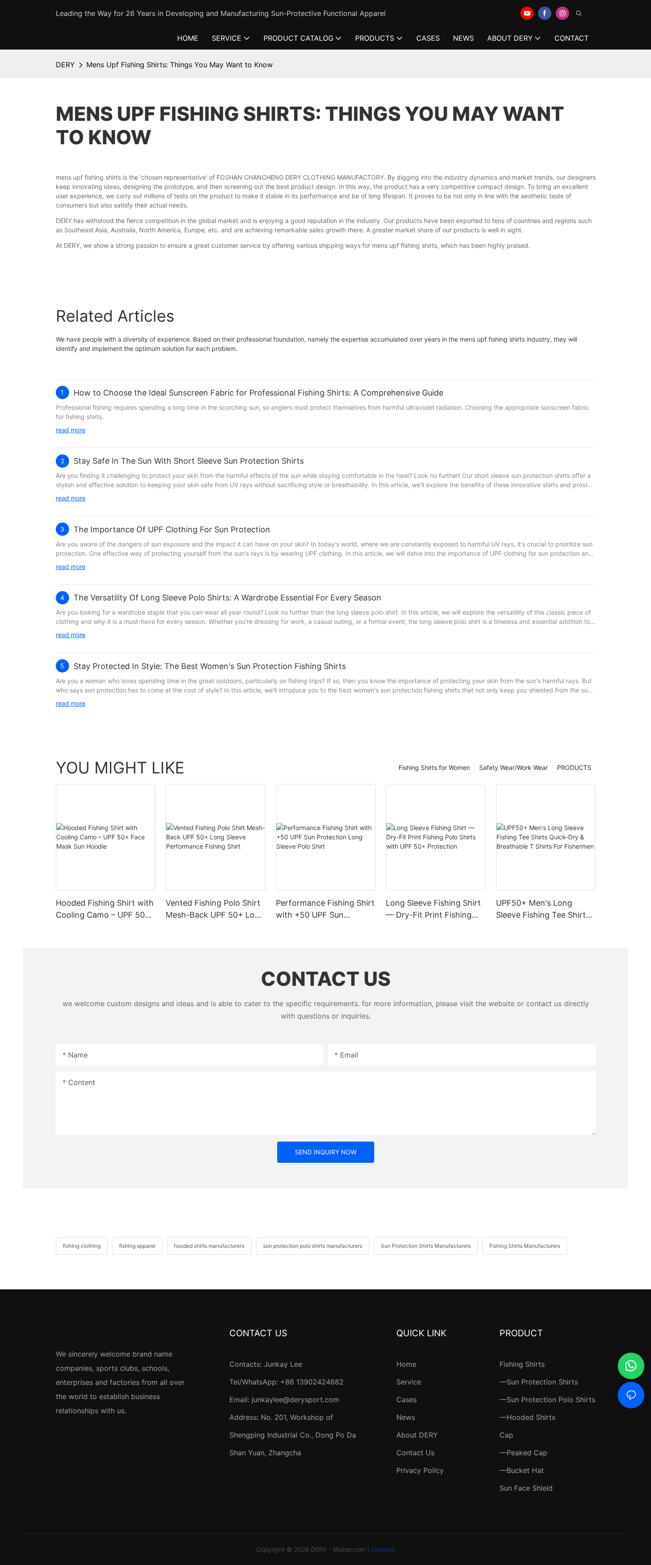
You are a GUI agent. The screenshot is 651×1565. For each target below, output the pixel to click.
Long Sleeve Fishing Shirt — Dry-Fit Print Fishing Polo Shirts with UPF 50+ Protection (433, 909)
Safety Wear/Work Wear (513, 767)
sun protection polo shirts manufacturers (312, 1245)
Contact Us (415, 1452)
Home (406, 1364)
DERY (65, 64)
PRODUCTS (574, 767)
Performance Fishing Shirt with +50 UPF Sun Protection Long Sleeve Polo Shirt (325, 909)
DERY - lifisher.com (338, 1549)
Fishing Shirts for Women (434, 767)
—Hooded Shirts (527, 1417)
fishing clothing (82, 1245)
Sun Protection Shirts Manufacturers (426, 1245)
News (405, 1417)
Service (408, 1381)
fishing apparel (137, 1245)
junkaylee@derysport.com (295, 1399)
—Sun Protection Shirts (539, 1381)
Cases (406, 1399)
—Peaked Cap (523, 1452)
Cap (506, 1434)
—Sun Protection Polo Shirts (547, 1399)
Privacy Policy (420, 1470)
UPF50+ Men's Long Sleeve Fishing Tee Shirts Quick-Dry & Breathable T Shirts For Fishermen (544, 909)
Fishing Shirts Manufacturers (524, 1245)
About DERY (417, 1434)
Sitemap (383, 1549)
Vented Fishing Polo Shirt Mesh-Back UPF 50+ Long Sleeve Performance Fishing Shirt (215, 909)
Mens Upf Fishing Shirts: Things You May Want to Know (179, 64)
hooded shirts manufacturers (209, 1245)
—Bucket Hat (522, 1470)
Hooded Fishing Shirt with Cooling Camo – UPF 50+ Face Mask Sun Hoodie (105, 909)
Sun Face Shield (526, 1488)
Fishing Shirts (522, 1364)
